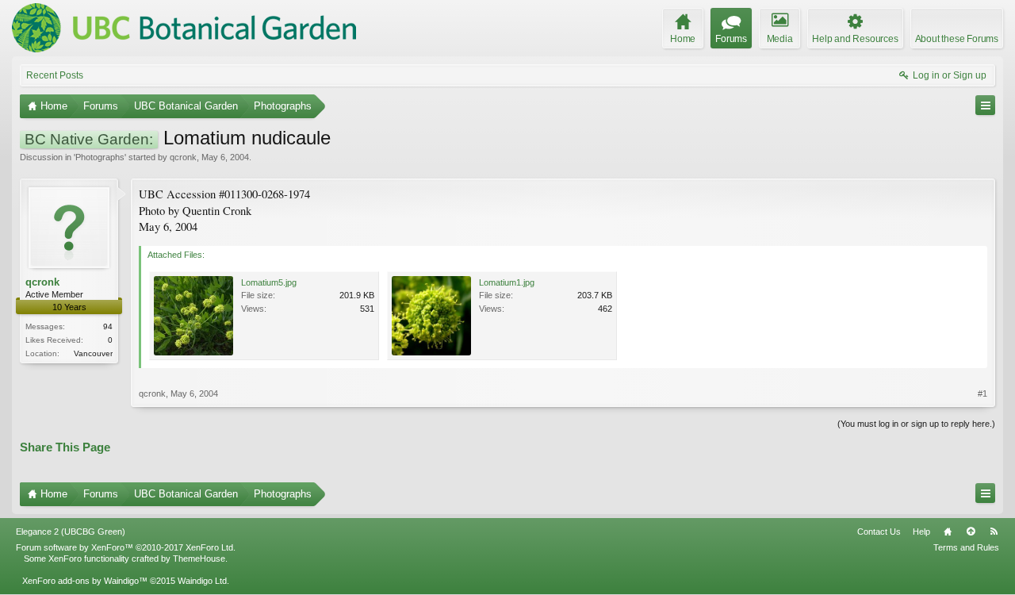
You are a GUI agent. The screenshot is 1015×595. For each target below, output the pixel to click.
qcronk (183, 157)
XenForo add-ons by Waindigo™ (84, 580)
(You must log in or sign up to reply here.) (916, 423)
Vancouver (93, 353)
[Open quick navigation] (985, 105)
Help (921, 531)
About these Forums (956, 38)
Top (970, 531)
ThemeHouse (199, 558)
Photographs (99, 157)
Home (947, 531)
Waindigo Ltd (202, 580)
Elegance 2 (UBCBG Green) (70, 531)
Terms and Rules (966, 547)
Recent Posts (54, 75)
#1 (982, 393)
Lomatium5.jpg (269, 282)
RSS (993, 531)
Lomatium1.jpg (506, 282)
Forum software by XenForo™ (126, 547)
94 (108, 326)
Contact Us (879, 531)
